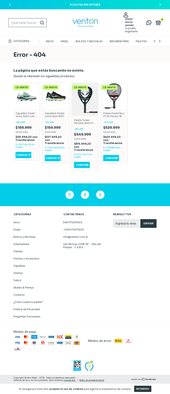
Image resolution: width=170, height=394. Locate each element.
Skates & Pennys (23, 287)
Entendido (142, 389)
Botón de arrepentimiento (91, 380)
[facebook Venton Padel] (85, 195)
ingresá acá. (69, 380)
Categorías (21, 41)
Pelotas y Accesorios (26, 258)
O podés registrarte (131, 30)
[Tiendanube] (144, 379)
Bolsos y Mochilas (89, 41)
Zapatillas (19, 265)
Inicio (50, 41)
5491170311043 (72, 222)
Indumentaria (119, 41)
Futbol (17, 280)
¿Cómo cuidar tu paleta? (28, 302)
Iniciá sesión (129, 23)
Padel (65, 41)
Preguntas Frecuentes (26, 316)
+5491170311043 (73, 229)
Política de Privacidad (26, 309)
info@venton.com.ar (75, 236)
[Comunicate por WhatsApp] (148, 23)
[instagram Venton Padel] (70, 195)
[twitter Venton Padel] (100, 195)
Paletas (141, 41)
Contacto (19, 294)
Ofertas (18, 273)
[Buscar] (41, 22)
